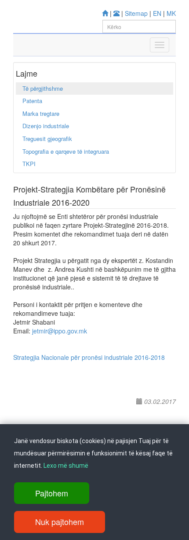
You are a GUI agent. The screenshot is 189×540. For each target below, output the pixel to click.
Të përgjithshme (42, 88)
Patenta (32, 100)
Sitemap (136, 13)
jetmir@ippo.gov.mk (59, 330)
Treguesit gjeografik (47, 138)
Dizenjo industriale (45, 126)
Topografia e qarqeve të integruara (65, 151)
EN (157, 13)
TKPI (29, 163)
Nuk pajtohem (59, 521)
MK (171, 13)
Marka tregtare (40, 113)
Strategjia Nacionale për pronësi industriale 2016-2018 (89, 357)
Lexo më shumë (66, 465)
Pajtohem (51, 493)
